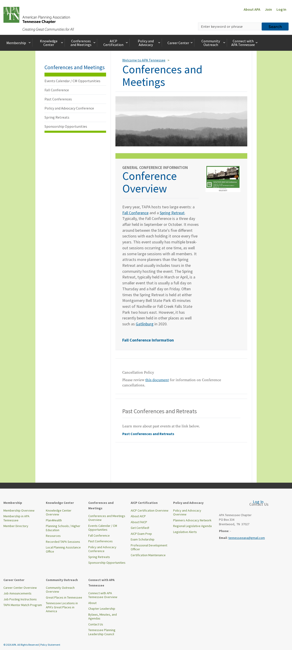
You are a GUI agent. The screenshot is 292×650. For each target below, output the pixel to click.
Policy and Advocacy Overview (187, 512)
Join (268, 9)
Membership (16, 43)
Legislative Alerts (185, 532)
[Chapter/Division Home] (38, 18)
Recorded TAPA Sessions (63, 542)
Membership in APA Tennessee (16, 518)
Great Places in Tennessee (64, 597)
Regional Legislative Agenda (192, 526)
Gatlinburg (145, 323)
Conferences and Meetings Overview (106, 518)
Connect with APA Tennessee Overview (102, 595)
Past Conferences (58, 99)
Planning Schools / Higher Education (63, 528)
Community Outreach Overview (60, 590)
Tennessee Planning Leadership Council (101, 632)
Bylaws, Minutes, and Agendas (102, 616)
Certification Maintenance (148, 555)
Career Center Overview (20, 588)
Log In (281, 9)
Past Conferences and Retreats (148, 433)
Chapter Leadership (101, 609)
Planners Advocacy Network (192, 520)
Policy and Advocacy (146, 43)
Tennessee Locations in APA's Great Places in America (62, 607)
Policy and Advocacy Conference (69, 108)
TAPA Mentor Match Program (22, 605)
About (92, 603)
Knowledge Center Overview (58, 512)
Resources (53, 536)
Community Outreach (210, 43)
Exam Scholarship (142, 539)
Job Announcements (17, 593)
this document (157, 380)
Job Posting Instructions (20, 599)
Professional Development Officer (149, 547)
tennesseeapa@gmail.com (246, 538)
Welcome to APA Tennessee (143, 60)
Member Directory (15, 526)
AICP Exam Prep (141, 534)
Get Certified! (140, 528)
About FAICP (139, 522)
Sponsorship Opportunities (65, 126)
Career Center (178, 43)
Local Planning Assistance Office (63, 549)
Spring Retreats (56, 117)
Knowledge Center (48, 43)
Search (275, 26)
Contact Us (95, 624)
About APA (252, 9)
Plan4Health (54, 520)
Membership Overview (18, 510)
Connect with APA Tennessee (243, 43)
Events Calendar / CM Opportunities (72, 81)
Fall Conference (56, 90)
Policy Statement (50, 644)
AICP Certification (113, 43)
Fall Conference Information (148, 340)
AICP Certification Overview (149, 510)
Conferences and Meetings (80, 43)
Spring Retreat (172, 212)
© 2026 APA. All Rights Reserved (21, 644)
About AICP (138, 516)
